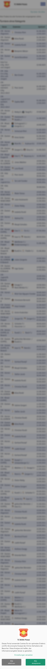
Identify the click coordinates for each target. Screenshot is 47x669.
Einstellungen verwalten (23, 655)
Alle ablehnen (11, 662)
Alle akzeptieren (36, 662)
